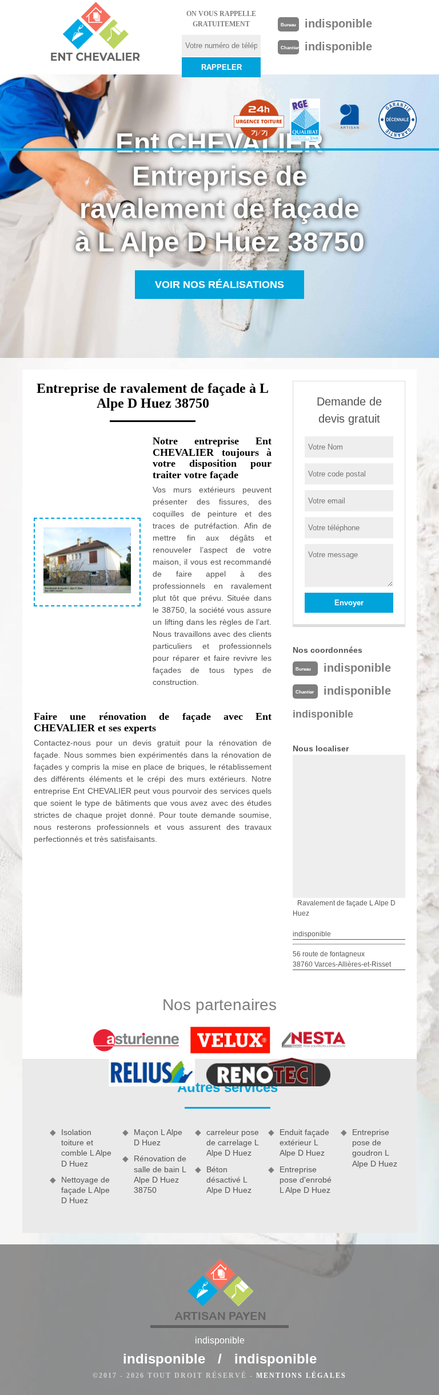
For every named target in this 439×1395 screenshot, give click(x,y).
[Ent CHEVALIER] (94, 33)
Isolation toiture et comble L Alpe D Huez (86, 1148)
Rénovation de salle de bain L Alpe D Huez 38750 (160, 1174)
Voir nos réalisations (219, 284)
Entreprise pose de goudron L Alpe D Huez (374, 1148)
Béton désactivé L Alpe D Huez (229, 1180)
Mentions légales (301, 1376)
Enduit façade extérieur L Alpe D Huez (304, 1142)
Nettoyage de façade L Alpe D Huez (85, 1190)
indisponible (338, 23)
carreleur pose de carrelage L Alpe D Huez (232, 1142)
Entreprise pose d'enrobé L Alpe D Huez (306, 1180)
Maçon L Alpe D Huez (158, 1137)
